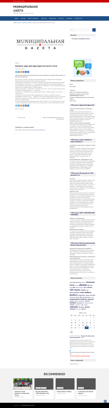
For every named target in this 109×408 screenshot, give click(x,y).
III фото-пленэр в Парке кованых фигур (80, 123)
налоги (76, 301)
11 (75, 322)
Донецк (83, 284)
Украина (77, 290)
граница (77, 297)
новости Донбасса (76, 142)
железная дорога (87, 297)
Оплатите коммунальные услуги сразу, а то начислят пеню (53, 118)
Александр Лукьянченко (75, 282)
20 (83, 325)
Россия (89, 287)
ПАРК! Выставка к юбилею (76, 229)
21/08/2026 (80, 395)
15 (90, 322)
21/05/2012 (18, 69)
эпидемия (83, 309)
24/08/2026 (59, 393)
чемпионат (21, 109)
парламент (87, 301)
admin (23, 69)
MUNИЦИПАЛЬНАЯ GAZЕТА (28, 405)
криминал (91, 299)
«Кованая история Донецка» (77, 218)
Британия (84, 282)
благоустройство (75, 292)
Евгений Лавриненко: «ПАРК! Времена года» (81, 159)
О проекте (72, 90)
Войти (71, 84)
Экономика (69, 18)
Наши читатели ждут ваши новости (79, 92)
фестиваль (81, 307)
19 (79, 325)
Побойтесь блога (74, 191)
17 (71, 325)
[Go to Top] (105, 401)
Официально (52, 18)
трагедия (85, 304)
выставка (92, 295)
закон (92, 297)
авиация (83, 290)
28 (86, 327)
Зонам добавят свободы (64, 391)
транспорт (74, 307)
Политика (61, 18)
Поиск (94, 30)
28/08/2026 (17, 397)
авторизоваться (41, 130)
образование (81, 301)
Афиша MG (90, 105)
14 (86, 322)
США (71, 289)
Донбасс (17, 63)
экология (78, 309)
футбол (87, 307)
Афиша (16, 18)
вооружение (81, 295)
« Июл (71, 332)
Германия (77, 285)
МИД (74, 287)
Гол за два (72, 178)
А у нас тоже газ (21, 117)
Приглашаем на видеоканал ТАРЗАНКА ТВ (81, 248)
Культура (23, 18)
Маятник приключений (78, 245)
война (82, 292)
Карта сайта (73, 100)
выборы (87, 295)
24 (71, 327)
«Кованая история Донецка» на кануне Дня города (21, 393)
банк (87, 290)
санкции (72, 304)
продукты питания (89, 303)
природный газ (80, 303)
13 (83, 322)
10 (71, 322)
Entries (73, 86)
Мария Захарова (79, 287)
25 (75, 327)
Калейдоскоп (78, 18)
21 (86, 325)
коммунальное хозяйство (78, 299)
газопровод (72, 297)
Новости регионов (33, 18)
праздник (73, 303)
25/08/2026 (38, 395)
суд (82, 304)
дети (81, 297)
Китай (71, 287)
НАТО (85, 287)
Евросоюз (90, 285)
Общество (44, 18)
